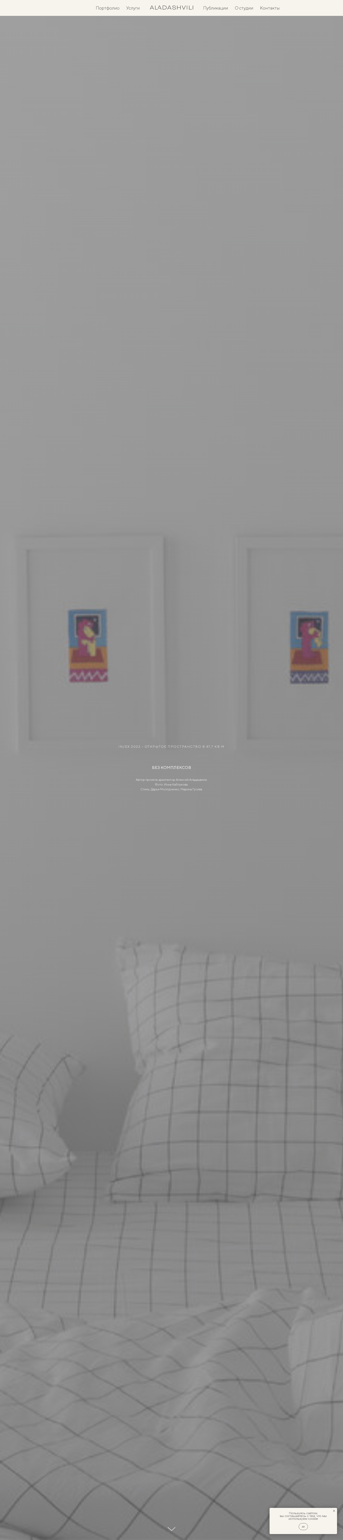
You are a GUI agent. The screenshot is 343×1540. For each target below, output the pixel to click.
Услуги (133, 8)
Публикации (215, 8)
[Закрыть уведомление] (334, 1511)
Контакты (270, 8)
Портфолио (107, 8)
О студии (244, 8)
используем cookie (303, 1518)
